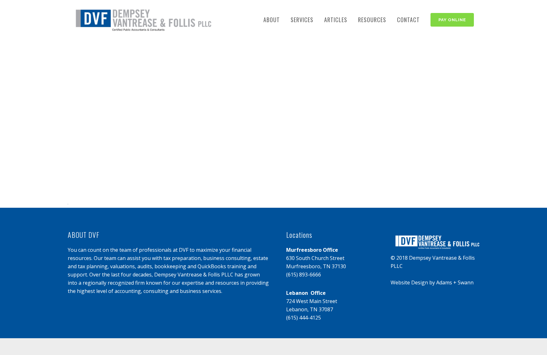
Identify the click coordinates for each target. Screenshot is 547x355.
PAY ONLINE (452, 19)
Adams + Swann (455, 282)
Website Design (409, 282)
